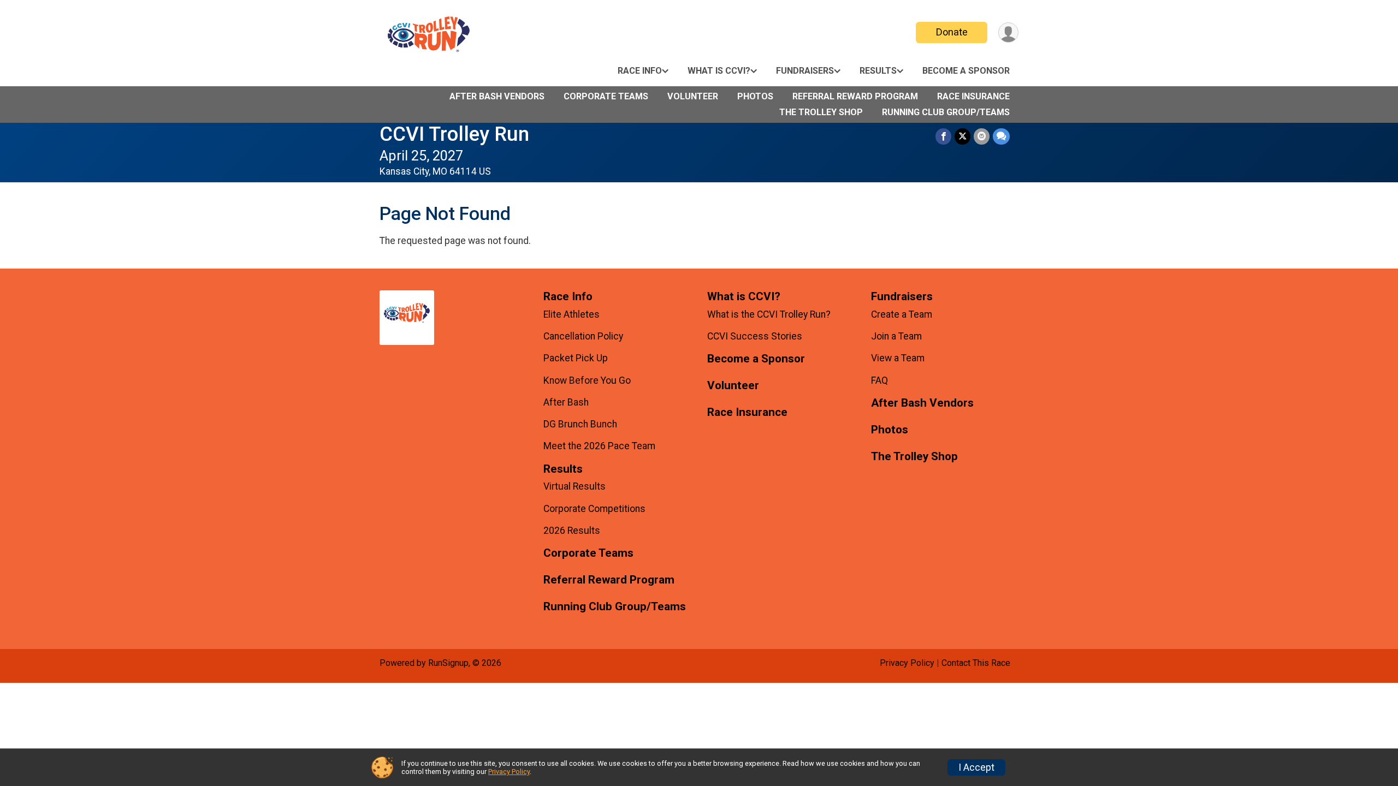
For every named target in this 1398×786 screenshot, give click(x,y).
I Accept (976, 767)
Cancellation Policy (583, 336)
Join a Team (896, 336)
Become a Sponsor (966, 71)
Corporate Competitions (594, 508)
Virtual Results (574, 486)
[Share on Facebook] (943, 136)
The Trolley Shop (821, 112)
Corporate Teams (606, 96)
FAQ (879, 380)
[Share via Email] (982, 136)
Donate (952, 32)
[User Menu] (1008, 32)
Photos (755, 96)
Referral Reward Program (855, 96)
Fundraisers (805, 71)
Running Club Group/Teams (946, 112)
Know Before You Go (587, 380)
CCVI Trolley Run (454, 134)
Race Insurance (973, 96)
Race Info (640, 71)
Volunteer (692, 96)
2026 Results (571, 530)
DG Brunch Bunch (580, 424)
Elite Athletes (571, 314)
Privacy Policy (907, 663)
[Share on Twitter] (962, 136)
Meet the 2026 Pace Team (599, 445)
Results (878, 71)
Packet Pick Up (575, 358)
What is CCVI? (719, 71)
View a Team (898, 358)
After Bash (566, 402)
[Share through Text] (1001, 136)
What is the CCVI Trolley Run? (769, 314)
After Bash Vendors (496, 96)
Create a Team (901, 314)
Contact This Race (975, 663)
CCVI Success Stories (754, 336)
